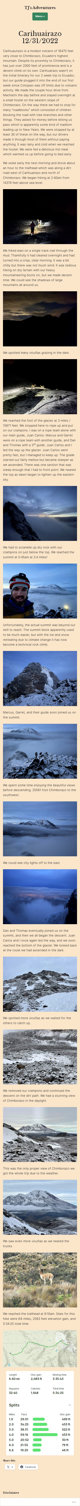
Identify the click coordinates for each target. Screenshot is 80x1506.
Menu (41, 16)
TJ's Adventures (40, 8)
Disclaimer (11, 1492)
